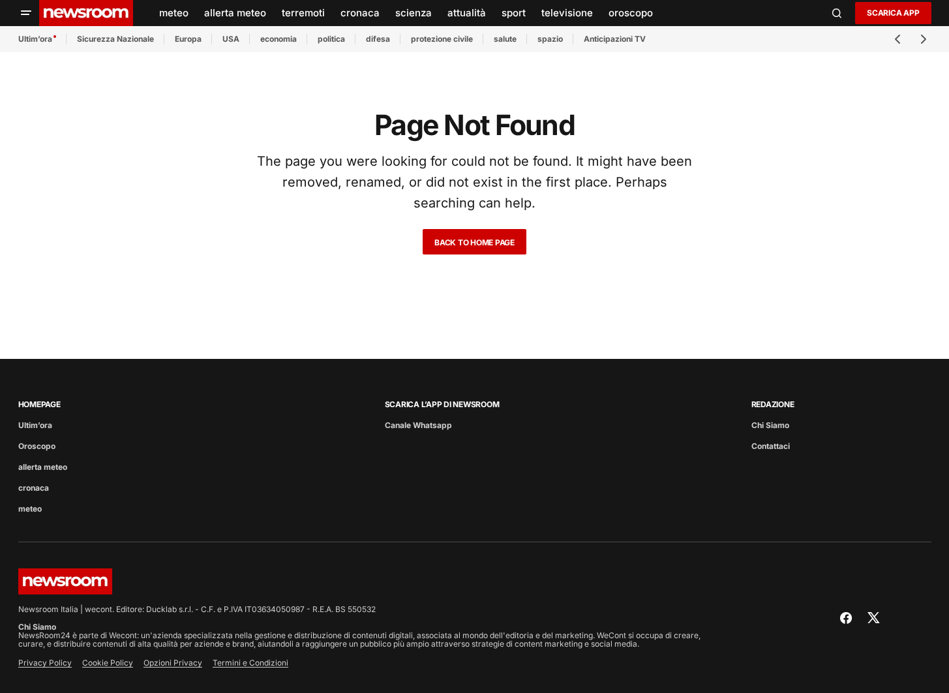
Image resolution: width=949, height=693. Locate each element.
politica (331, 39)
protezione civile (442, 39)
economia (278, 39)
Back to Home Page (474, 242)
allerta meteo (42, 467)
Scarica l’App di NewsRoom (442, 404)
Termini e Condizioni (250, 663)
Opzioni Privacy (172, 663)
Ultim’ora (35, 39)
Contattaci (770, 446)
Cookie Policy (107, 663)
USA (230, 39)
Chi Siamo (770, 425)
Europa (188, 39)
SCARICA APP (893, 13)
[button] (26, 13)
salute (505, 39)
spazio (550, 39)
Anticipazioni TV (615, 39)
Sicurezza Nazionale (115, 39)
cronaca (33, 488)
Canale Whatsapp (418, 425)
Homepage (39, 404)
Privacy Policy (45, 663)
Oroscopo (36, 446)
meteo (30, 509)
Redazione (772, 404)
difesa (378, 39)
